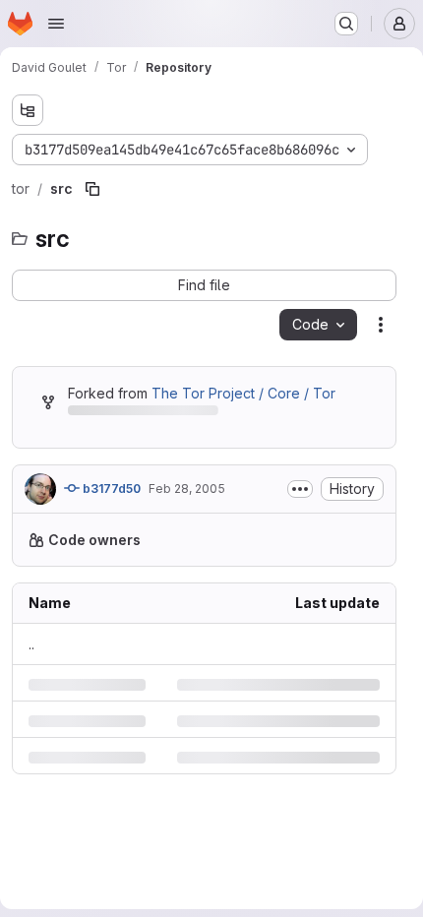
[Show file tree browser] (27, 110)
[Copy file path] (92, 189)
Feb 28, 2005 (187, 488)
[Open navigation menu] (56, 23)
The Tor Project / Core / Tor (243, 393)
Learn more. (162, 581)
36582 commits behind (141, 413)
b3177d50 (110, 488)
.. (31, 685)
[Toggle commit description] (300, 489)
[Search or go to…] (346, 23)
